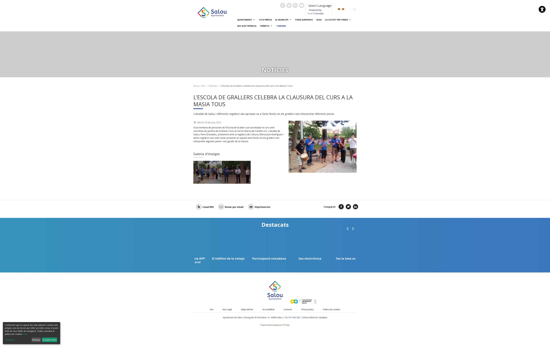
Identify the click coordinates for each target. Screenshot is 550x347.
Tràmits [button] (265, 25)
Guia (319, 19)
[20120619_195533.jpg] (236, 172)
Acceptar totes (49, 339)
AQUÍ (25, 334)
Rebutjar (36, 339)
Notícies (213, 85)
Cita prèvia (265, 19)
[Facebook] (341, 206)
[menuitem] (339, 8)
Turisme (281, 25)
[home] (212, 12)
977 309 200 (294, 317)
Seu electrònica (246, 25)
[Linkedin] (355, 206)
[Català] (339, 8)
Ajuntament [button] (245, 19)
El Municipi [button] (282, 19)
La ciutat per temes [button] (337, 19)
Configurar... (10, 339)
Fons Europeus (304, 19)
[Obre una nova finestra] (282, 5)
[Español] (343, 8)
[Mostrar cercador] (354, 9)
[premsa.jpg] (207, 172)
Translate (318, 13)
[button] (347, 228)
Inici (203, 85)
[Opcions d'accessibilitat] (542, 9)
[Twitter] (348, 206)
